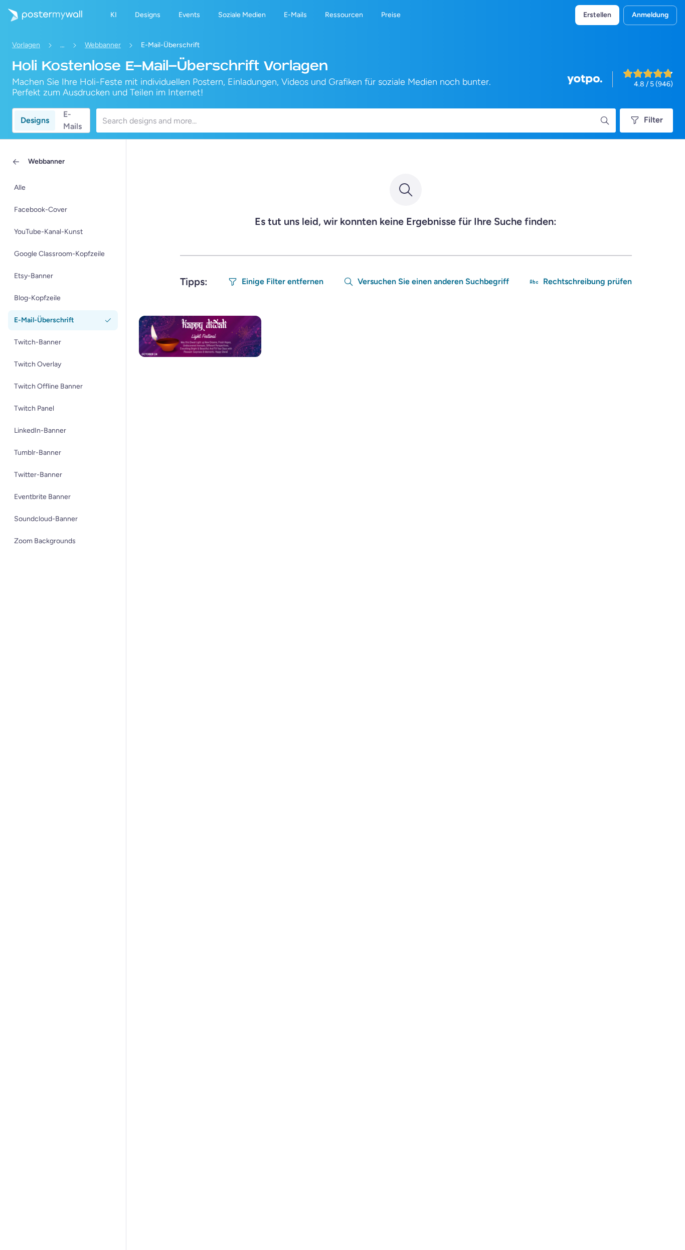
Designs (35, 120)
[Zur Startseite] (41, 15)
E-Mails (72, 120)
